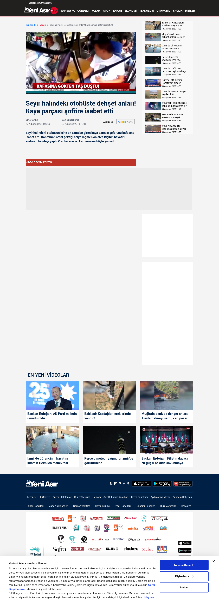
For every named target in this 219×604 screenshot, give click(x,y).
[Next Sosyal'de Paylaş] (120, 483)
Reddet (184, 587)
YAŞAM (95, 11)
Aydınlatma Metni (160, 497)
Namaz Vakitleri (82, 506)
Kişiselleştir (182, 576)
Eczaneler (32, 497)
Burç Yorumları (168, 506)
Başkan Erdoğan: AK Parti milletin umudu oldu (52, 415)
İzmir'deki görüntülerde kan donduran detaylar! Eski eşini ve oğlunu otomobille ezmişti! (174, 104)
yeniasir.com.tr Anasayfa (40, 2)
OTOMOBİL (163, 11)
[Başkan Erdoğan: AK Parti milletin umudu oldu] (52, 395)
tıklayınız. (149, 597)
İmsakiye (186, 506)
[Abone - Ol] (125, 121)
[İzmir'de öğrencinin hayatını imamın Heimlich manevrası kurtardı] (153, 48)
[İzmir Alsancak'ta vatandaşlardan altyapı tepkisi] (153, 129)
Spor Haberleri (36, 506)
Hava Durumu (102, 506)
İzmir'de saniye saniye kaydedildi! (173, 93)
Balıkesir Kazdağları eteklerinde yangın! (173, 24)
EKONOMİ (131, 11)
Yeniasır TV (31, 24)
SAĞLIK (177, 11)
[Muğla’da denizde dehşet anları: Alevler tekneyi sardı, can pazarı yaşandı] (166, 395)
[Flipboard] (115, 483)
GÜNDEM (83, 11)
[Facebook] (124, 483)
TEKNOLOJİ (146, 11)
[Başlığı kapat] (213, 561)
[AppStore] (141, 483)
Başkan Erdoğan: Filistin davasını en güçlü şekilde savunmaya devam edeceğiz (165, 461)
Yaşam (43, 24)
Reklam (97, 497)
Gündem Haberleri (182, 497)
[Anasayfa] (41, 10)
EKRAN (117, 11)
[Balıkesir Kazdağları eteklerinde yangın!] (153, 25)
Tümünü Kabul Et (184, 565)
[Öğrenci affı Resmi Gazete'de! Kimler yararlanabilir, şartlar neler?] (153, 83)
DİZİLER (190, 11)
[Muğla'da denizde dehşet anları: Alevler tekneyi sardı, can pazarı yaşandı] (153, 37)
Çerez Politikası (139, 497)
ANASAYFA (68, 11)
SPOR (106, 11)
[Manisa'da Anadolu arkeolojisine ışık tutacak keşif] (153, 117)
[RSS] (111, 483)
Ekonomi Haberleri (145, 506)
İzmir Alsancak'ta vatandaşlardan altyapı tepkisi (174, 127)
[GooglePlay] (162, 483)
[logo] (42, 483)
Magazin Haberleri (58, 506)
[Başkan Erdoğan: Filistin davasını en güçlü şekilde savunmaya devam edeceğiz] (166, 440)
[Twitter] (128, 483)
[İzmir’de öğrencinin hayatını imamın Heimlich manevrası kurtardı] (52, 440)
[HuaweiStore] (182, 483)
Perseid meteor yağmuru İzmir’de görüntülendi (171, 58)
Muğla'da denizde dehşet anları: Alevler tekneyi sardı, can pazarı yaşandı (175, 35)
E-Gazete (45, 497)
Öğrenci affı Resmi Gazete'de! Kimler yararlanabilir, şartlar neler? (173, 81)
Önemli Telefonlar (62, 497)
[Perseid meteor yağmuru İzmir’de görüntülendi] (153, 60)
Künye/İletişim (82, 497)
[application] (81, 63)
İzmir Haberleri (123, 506)
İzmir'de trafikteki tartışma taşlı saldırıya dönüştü (174, 70)
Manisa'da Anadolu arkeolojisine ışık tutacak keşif (172, 116)
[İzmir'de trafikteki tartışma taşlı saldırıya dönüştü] (153, 71)
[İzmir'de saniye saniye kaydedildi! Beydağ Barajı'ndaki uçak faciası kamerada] (153, 94)
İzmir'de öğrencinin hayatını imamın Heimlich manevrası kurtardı (172, 47)
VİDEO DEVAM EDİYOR (39, 162)
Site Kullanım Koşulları (116, 497)
